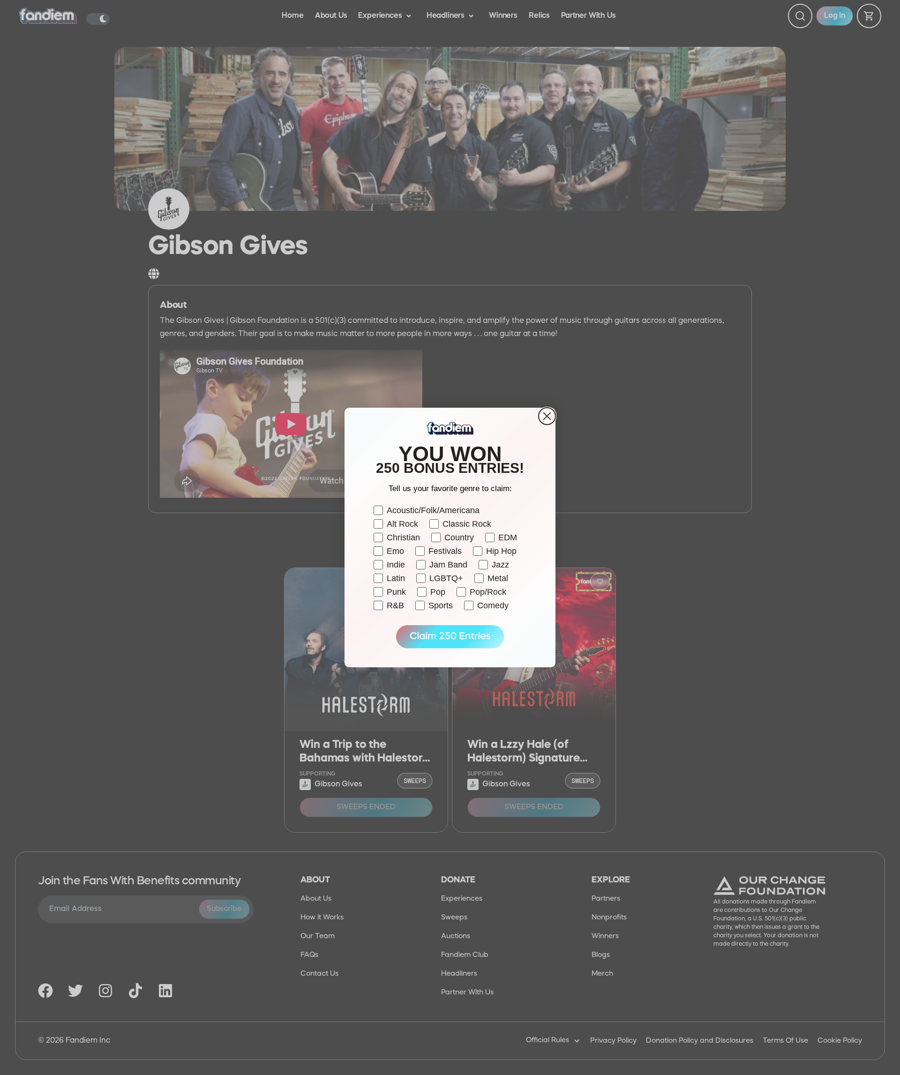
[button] (450, 637)
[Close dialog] (547, 416)
